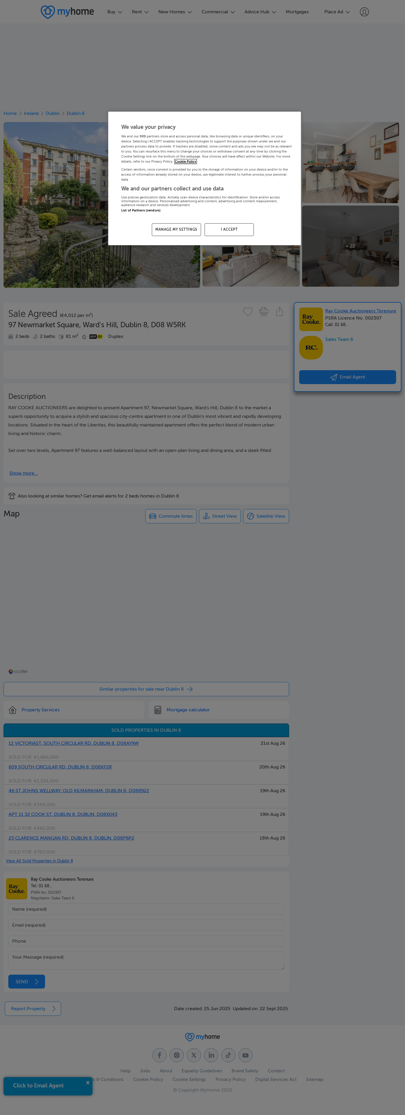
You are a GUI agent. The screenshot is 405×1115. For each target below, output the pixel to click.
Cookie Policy (185, 161)
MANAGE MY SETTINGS (176, 229)
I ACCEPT (229, 229)
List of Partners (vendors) (140, 210)
